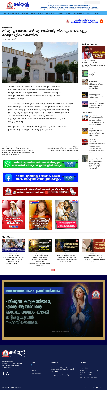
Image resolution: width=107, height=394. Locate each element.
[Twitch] (97, 387)
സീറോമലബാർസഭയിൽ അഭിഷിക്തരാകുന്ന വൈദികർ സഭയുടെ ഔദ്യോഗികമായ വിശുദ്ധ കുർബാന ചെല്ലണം (96, 120)
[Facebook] (92, 40)
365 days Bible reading (88, 60)
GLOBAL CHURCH (7, 27)
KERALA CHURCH (93, 115)
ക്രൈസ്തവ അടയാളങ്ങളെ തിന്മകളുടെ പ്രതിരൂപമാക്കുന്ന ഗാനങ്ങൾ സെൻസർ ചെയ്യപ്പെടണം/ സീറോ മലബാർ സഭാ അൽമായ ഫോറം (97, 147)
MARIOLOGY (92, 92)
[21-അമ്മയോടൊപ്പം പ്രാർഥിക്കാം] (53, 309)
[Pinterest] (100, 40)
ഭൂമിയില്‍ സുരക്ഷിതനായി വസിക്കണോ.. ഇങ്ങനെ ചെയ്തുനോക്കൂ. (96, 105)
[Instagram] (89, 387)
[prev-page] (52, 270)
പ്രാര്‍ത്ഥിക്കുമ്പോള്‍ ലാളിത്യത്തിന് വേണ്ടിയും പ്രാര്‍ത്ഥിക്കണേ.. (96, 96)
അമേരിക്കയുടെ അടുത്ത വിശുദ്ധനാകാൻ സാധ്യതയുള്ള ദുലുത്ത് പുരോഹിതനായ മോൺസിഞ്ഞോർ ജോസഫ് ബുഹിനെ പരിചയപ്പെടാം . (96, 163)
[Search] (98, 2)
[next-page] (54, 270)
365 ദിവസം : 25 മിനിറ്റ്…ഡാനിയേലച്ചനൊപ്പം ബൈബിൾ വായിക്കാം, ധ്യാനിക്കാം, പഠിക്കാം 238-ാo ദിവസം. (93, 65)
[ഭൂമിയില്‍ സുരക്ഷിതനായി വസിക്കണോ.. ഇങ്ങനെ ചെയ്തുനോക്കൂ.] (85, 104)
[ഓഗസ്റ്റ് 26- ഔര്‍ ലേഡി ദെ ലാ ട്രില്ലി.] (85, 73)
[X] (96, 40)
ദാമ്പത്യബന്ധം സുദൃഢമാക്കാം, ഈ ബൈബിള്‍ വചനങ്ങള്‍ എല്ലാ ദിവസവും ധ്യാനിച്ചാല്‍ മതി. (96, 84)
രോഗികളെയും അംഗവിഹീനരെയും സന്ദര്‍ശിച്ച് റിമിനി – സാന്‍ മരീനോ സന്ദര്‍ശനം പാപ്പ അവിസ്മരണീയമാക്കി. (14, 259)
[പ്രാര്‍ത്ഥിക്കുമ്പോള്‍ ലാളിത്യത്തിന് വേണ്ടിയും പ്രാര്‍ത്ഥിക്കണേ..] (85, 95)
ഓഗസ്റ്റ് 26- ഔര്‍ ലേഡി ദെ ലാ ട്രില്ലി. (60, 375)
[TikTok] (93, 387)
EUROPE (91, 128)
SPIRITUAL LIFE (93, 101)
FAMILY (91, 79)
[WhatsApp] (103, 40)
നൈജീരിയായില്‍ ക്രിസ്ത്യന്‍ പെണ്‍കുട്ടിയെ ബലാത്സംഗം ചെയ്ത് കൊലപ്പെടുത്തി (62, 150)
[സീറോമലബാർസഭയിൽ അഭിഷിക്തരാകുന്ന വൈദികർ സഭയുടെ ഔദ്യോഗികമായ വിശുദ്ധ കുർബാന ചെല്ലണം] (85, 118)
